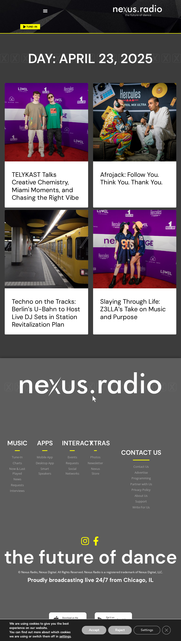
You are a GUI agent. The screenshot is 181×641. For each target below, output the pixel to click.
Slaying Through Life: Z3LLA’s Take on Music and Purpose (133, 309)
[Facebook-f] (95, 541)
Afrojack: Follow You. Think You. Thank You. (131, 178)
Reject (120, 630)
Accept (94, 630)
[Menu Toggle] (45, 11)
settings (65, 636)
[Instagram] (85, 541)
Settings (147, 630)
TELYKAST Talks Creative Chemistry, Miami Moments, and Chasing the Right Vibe (45, 186)
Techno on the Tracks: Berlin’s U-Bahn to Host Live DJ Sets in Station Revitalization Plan (46, 313)
